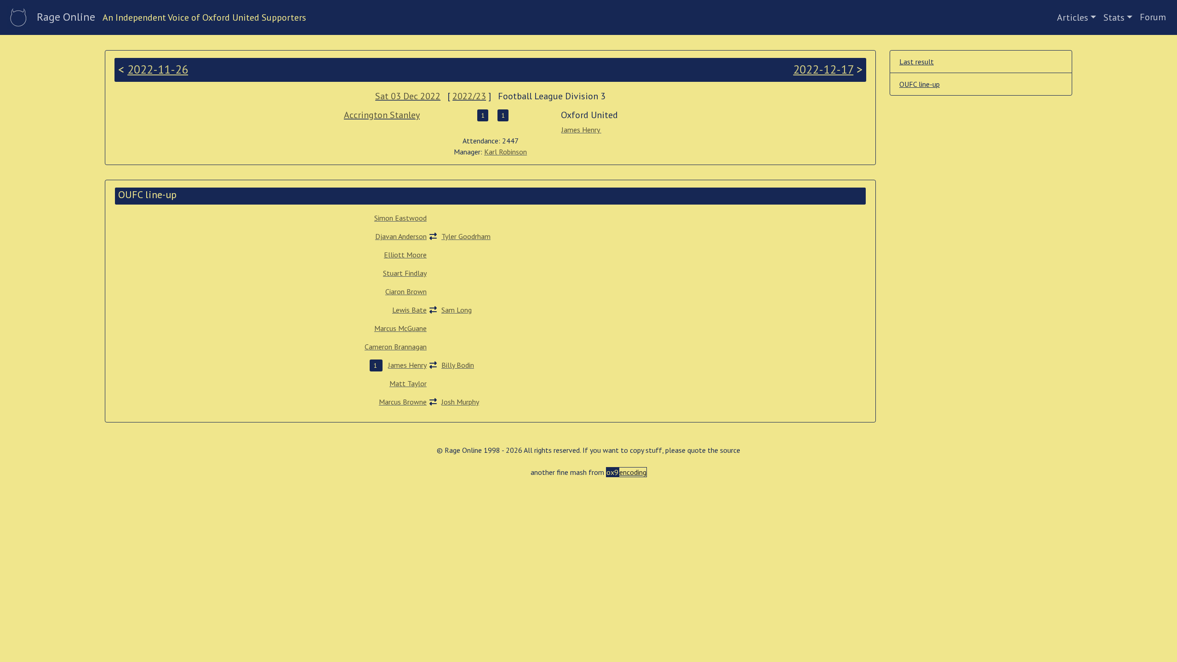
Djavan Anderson (401, 236)
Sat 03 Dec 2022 (407, 96)
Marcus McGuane (400, 328)
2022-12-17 (823, 69)
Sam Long (456, 309)
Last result (916, 61)
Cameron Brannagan (396, 346)
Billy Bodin (457, 365)
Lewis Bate (409, 309)
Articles (1072, 17)
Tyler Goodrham (466, 236)
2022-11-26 (157, 69)
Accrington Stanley (382, 115)
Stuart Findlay (405, 273)
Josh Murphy (460, 401)
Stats (1114, 17)
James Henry (581, 129)
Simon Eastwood (400, 218)
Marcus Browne (403, 401)
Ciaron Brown (406, 291)
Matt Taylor (408, 383)
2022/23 (469, 96)
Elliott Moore (405, 254)
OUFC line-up (919, 84)
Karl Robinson (505, 151)
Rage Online (66, 17)
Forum (1153, 17)
